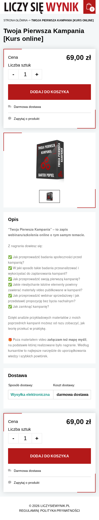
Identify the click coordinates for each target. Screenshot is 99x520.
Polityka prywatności (60, 510)
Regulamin (28, 510)
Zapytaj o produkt (26, 482)
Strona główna (15, 20)
